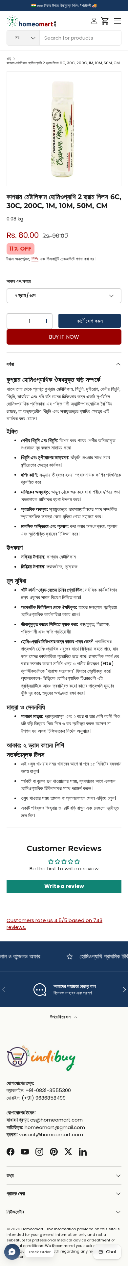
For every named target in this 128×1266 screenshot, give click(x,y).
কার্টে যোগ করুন (90, 321)
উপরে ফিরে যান (61, 1017)
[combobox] (64, 37)
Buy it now (64, 337)
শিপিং (35, 259)
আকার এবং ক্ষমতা (19, 281)
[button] (104, 21)
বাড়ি (9, 59)
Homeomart (32, 1229)
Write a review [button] (64, 886)
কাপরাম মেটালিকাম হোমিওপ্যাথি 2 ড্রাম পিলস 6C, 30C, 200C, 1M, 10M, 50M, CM (63, 63)
